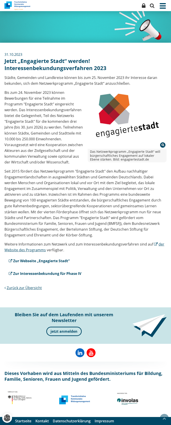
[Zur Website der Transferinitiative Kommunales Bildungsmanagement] (74, 399)
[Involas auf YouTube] (91, 352)
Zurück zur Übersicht (24, 287)
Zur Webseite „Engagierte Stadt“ (41, 260)
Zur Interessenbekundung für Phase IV (47, 273)
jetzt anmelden (64, 331)
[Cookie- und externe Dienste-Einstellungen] (7, 418)
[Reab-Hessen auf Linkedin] (79, 352)
